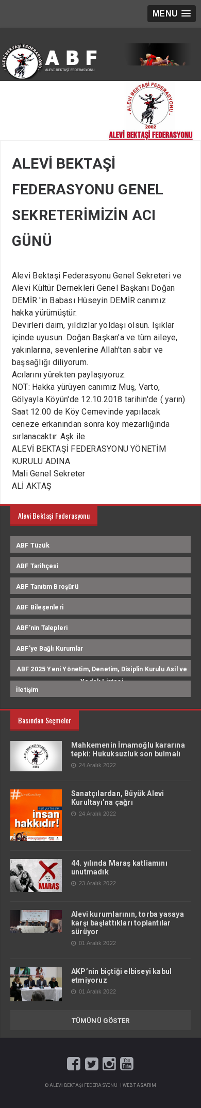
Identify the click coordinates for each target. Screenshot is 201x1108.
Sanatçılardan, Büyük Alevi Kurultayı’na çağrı (117, 797)
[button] (171, 13)
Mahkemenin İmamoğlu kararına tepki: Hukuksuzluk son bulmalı (128, 749)
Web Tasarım (140, 1085)
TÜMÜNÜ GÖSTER (101, 1020)
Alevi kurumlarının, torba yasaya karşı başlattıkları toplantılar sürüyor (127, 923)
